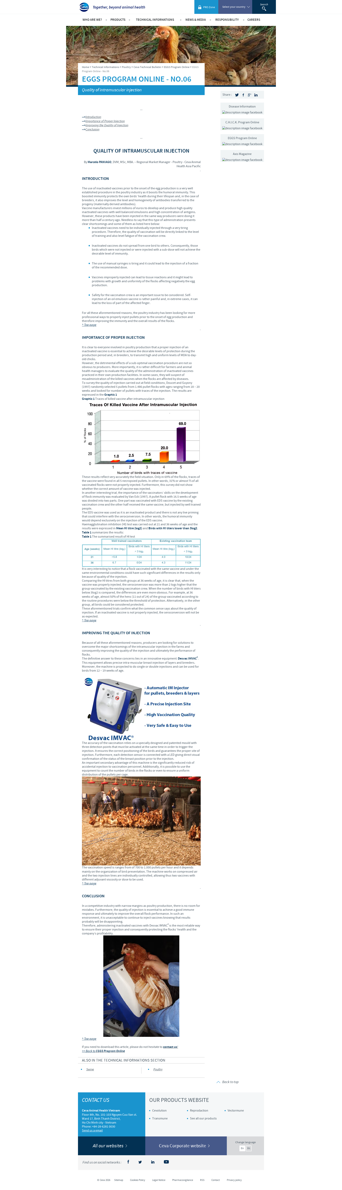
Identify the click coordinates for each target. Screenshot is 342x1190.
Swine (90, 1069)
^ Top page (89, 325)
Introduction (93, 117)
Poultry (157, 1069)
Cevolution (159, 1111)
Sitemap (118, 1180)
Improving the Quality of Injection (107, 125)
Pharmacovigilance (182, 1180)
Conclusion (92, 129)
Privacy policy (234, 1180)
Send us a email (92, 1130)
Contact (215, 1180)
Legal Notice (158, 1180)
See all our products (203, 1118)
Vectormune (236, 1111)
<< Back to (88, 1051)
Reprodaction (199, 1111)
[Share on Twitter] (237, 94)
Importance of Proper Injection (105, 121)
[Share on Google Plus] (249, 94)
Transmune (160, 1118)
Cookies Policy (137, 1180)
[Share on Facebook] (243, 94)
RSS (202, 1180)
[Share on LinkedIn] (256, 94)
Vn (248, 1148)
